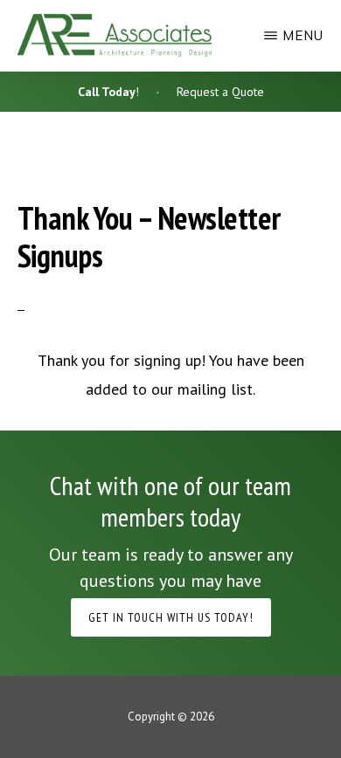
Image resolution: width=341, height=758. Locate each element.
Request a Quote (220, 92)
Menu (303, 35)
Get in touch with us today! (171, 617)
